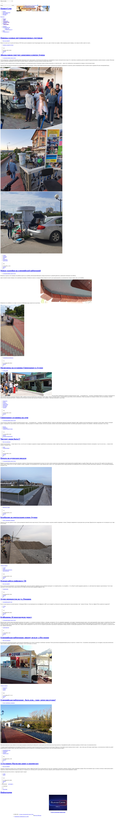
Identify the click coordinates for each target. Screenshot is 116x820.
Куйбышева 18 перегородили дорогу (16, 617)
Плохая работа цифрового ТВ (13, 581)
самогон (4, 257)
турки (4, 773)
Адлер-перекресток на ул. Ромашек (15, 599)
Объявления (5, 21)
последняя (5, 789)
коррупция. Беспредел (7, 569)
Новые (4, 11)
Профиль (5, 26)
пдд (3, 607)
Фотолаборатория (6, 12)
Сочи (5, 8)
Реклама (4, 14)
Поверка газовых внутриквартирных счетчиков (21, 38)
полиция (4, 256)
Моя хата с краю (6, 507)
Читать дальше (4, 565)
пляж (4, 568)
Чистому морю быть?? (10, 439)
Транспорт (5, 400)
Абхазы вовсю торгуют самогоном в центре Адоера (22, 55)
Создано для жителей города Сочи (26, 814)
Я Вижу (4, 18)
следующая (10, 784)
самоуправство (6, 627)
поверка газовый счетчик (8, 45)
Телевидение (5, 589)
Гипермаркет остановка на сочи (14, 417)
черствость (5, 405)
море (4, 447)
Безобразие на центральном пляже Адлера (18, 517)
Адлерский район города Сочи (9, 57)
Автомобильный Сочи (7, 602)
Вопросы (5, 23)
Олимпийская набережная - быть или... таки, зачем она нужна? (28, 700)
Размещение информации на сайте (21, 816)
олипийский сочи (6, 750)
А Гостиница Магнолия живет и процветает (19, 763)
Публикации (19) (6, 27)
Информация (6, 792)
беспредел (5, 687)
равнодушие (5, 404)
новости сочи (5, 753)
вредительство (6, 570)
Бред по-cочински (6, 441)
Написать (2, 16)
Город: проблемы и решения (9, 520)
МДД (4, 19)
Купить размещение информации (58, 812)
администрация (6, 448)
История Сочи (6, 22)
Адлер (4, 255)
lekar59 (4, 51)
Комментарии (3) (8, 29)
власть (4, 402)
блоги (4, 774)
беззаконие (5, 259)
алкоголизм (5, 260)
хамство (4, 407)
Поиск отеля (6, 24)
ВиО (4, 30)
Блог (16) (7, 28)
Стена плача (5, 370)
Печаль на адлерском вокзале (13, 458)
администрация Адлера (8, 428)
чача (4, 258)
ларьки (4, 688)
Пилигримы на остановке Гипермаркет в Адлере (21, 368)
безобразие (5, 427)
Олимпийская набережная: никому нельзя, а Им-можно (24, 637)
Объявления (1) (6, 31)
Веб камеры (5, 13)
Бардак (4, 426)
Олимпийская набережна (8, 357)
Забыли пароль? (28, 5)
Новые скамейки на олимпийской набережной (20, 271)
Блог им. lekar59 (6, 40)
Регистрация (34, 5)
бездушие (5, 406)
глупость (5, 403)
